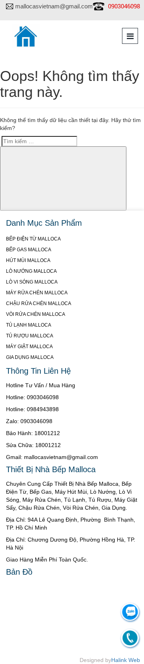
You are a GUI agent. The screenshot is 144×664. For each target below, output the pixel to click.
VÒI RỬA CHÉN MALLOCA (35, 314)
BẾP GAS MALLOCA (28, 249)
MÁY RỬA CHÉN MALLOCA (37, 293)
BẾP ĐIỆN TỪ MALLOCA (33, 239)
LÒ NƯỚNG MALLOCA (31, 271)
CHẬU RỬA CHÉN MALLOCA (38, 303)
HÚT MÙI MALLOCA (28, 260)
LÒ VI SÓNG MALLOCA (32, 282)
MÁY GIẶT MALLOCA (29, 346)
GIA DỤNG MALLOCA (30, 357)
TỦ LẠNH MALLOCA (28, 325)
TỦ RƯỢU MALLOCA (29, 336)
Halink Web (125, 660)
